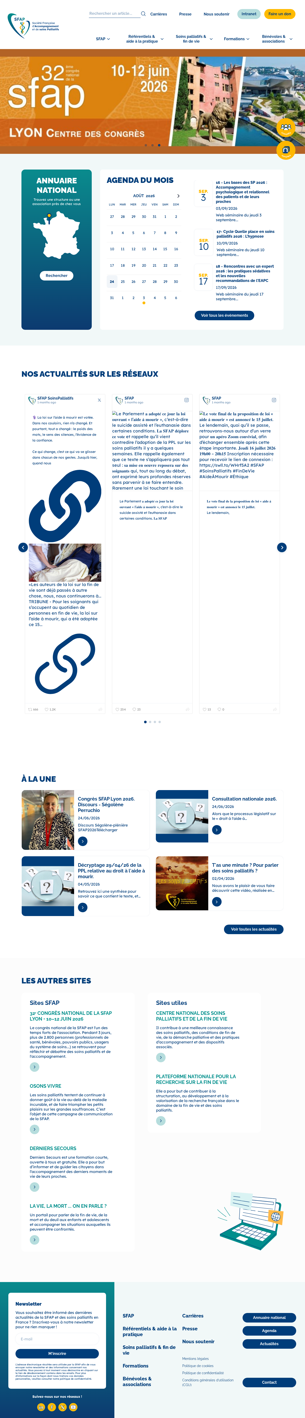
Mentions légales (195, 1359)
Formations (135, 1366)
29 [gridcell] (165, 281)
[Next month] (178, 196)
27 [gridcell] (144, 281)
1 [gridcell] (123, 298)
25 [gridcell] (123, 281)
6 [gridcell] (176, 298)
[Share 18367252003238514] (187, 709)
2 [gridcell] (133, 298)
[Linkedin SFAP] (41, 1410)
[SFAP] (33, 37)
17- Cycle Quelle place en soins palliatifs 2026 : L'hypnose (245, 234)
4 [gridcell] (155, 298)
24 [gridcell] (112, 281)
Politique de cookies (198, 1366)
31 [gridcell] (112, 298)
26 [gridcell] (133, 281)
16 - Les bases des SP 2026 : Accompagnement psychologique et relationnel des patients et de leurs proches (242, 192)
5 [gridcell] (165, 298)
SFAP (128, 1316)
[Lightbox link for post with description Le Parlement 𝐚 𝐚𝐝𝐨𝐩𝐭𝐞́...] (152, 451)
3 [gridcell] (144, 298)
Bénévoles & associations (137, 1381)
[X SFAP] (62, 1410)
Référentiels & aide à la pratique (150, 1331)
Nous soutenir (216, 14)
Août (138, 196)
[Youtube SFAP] (73, 1410)
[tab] (146, 145)
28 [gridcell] (155, 281)
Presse (185, 14)
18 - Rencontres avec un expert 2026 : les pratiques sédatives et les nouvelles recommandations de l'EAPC (245, 273)
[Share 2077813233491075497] (100, 709)
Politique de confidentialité (203, 1373)
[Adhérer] (285, 150)
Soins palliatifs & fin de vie (149, 1350)
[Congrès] (285, 127)
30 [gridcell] (176, 281)
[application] (144, 249)
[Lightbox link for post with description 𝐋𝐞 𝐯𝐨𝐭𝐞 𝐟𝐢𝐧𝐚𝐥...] (239, 451)
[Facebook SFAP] (52, 1410)
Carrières (158, 14)
